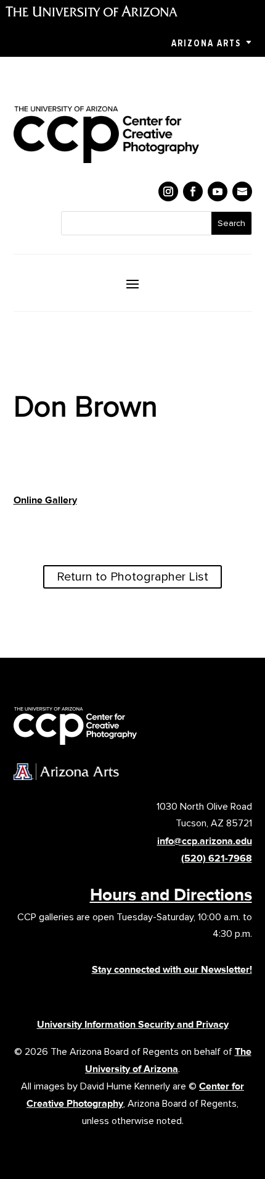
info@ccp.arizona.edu (204, 841)
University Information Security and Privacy (133, 1024)
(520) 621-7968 (216, 858)
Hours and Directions (171, 894)
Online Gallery (45, 500)
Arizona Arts (206, 43)
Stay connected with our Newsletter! (172, 969)
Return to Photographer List (132, 576)
